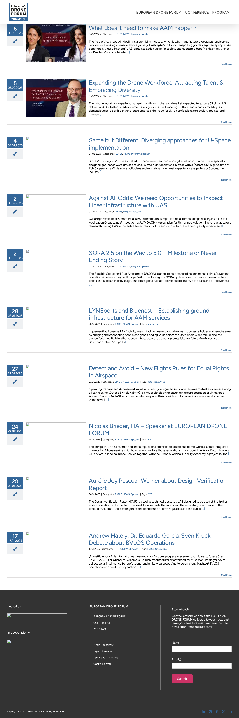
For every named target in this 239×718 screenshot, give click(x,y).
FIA (149, 439)
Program (135, 34)
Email (176, 659)
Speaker (145, 34)
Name (177, 642)
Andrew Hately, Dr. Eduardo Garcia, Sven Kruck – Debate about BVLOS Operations (152, 539)
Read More (226, 64)
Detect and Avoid (156, 381)
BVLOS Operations (157, 549)
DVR (150, 494)
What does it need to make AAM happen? (142, 27)
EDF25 (118, 34)
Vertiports (153, 324)
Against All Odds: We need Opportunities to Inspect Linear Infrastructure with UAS (156, 201)
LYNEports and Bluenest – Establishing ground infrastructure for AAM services (149, 314)
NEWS (126, 34)
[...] (128, 52)
